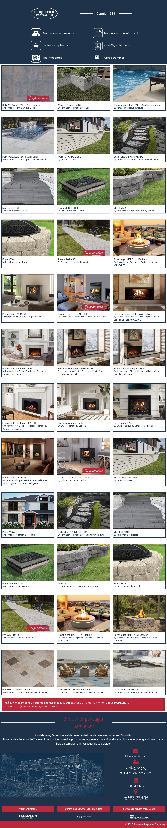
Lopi (7, 317)
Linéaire (125, 320)
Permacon (10, 108)
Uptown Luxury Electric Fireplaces (132, 317)
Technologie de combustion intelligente (20, 483)
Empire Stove (67, 317)
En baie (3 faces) (17, 317)
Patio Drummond (12, 211)
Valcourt (9, 480)
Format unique (22, 108)
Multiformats (83, 262)
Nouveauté (138, 108)
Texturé (156, 159)
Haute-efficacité (100, 317)
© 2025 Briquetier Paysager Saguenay (145, 824)
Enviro (63, 426)
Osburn (64, 480)
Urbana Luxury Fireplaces (128, 262)
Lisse (32, 108)
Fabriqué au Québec (83, 317)
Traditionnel (15, 374)
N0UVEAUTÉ (119, 265)
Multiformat (146, 159)
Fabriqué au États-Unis (36, 317)
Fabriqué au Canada (150, 262)
